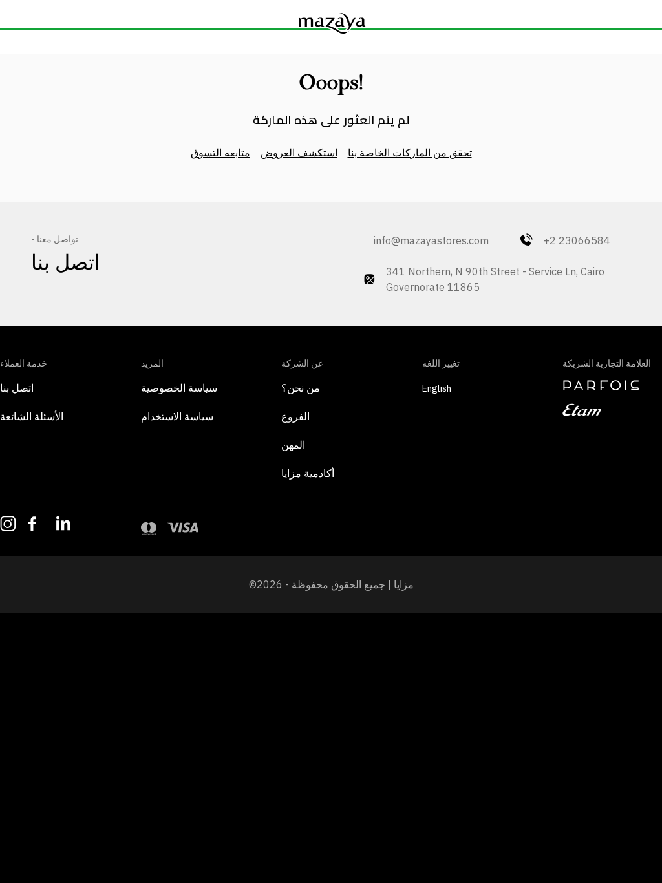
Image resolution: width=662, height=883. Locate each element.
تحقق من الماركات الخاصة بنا (410, 152)
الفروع (295, 416)
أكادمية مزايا (307, 473)
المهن (293, 444)
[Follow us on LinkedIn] (63, 523)
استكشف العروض (299, 152)
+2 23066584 (577, 240)
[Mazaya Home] (331, 23)
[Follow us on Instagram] (7, 524)
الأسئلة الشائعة (31, 416)
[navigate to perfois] (612, 385)
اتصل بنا (17, 387)
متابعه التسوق (220, 152)
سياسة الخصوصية (179, 387)
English (436, 388)
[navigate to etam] (612, 409)
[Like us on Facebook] (35, 524)
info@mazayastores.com (425, 240)
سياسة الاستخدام (177, 416)
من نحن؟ (300, 387)
